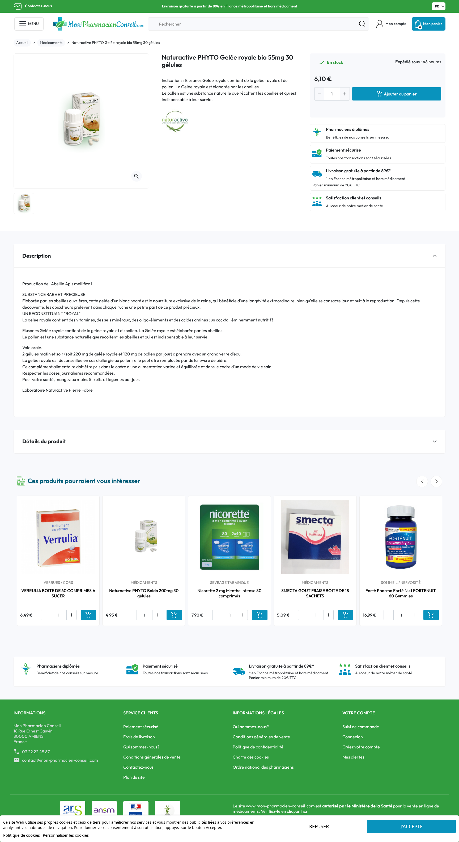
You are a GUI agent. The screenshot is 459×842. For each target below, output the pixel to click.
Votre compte (358, 712)
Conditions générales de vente (152, 757)
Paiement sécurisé (140, 726)
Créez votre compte (361, 746)
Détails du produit (44, 441)
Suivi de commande (360, 726)
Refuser (319, 826)
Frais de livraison (139, 736)
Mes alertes (353, 757)
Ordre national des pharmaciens (263, 767)
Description (36, 255)
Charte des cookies (251, 757)
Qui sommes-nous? (141, 746)
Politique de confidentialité (258, 746)
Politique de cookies (21, 835)
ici (305, 811)
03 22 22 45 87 (36, 751)
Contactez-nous (38, 5)
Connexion (352, 736)
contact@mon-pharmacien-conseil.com (60, 760)
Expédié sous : (408, 61)
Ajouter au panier (396, 94)
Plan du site (134, 777)
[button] (391, 24)
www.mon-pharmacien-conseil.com (280, 806)
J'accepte (412, 826)
